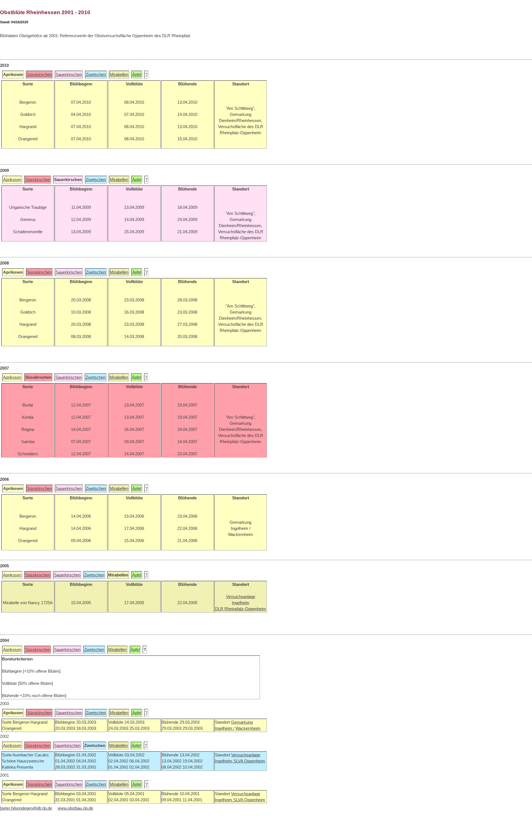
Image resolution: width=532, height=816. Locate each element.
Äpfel (136, 74)
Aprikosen (12, 179)
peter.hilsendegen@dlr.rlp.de (26, 808)
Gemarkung (242, 722)
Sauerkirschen (69, 74)
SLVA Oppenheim (249, 761)
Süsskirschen (39, 74)
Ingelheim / (224, 728)
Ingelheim (224, 761)
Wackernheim (248, 728)
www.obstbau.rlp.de (75, 808)
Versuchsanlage (245, 755)
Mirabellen (119, 74)
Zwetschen (96, 74)
